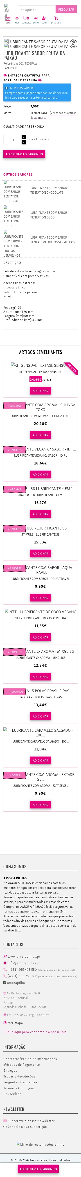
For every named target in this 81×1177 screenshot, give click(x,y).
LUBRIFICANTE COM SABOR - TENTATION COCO (49, 215)
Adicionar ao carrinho (24, 153)
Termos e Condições (19, 1087)
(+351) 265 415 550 (41, 969)
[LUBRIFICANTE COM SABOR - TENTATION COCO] (14, 215)
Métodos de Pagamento (21, 1064)
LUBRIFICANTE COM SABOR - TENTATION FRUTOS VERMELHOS (52, 239)
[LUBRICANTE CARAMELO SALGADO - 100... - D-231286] (40, 732)
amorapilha (15, 982)
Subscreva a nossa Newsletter (31, 1120)
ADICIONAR (40, 390)
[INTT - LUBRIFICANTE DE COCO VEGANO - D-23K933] (40, 611)
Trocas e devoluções (19, 1076)
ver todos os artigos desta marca (53, 115)
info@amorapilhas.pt (24, 962)
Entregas (10, 1070)
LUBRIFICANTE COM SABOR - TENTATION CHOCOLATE (49, 190)
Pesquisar (66, 9)
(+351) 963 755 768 (42, 975)
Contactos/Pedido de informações (30, 1058)
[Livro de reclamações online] (40, 1143)
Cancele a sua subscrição (27, 1126)
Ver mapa (15, 1022)
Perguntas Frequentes (20, 1081)
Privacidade (12, 1093)
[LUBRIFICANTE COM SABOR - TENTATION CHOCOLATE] (14, 191)
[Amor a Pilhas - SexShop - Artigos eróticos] (6, 7)
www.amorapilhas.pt (23, 956)
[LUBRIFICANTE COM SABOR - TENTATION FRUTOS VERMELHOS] (14, 243)
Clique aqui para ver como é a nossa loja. (35, 1031)
